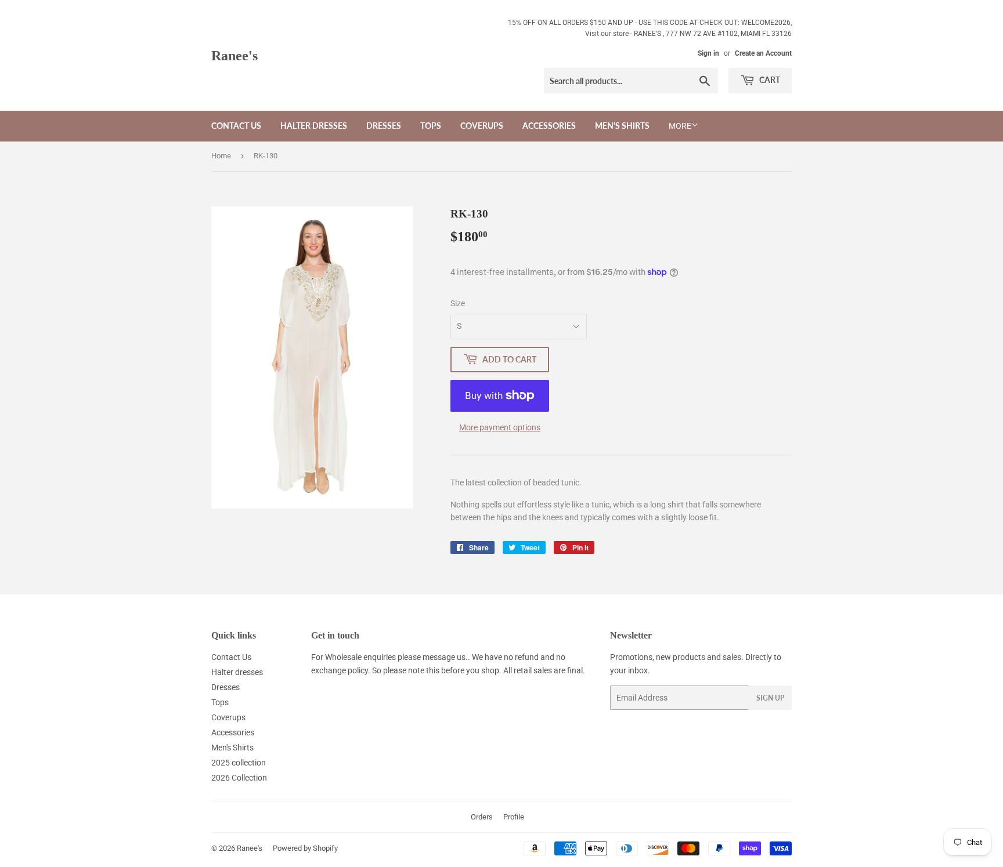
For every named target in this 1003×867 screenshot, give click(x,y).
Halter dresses (313, 125)
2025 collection (238, 762)
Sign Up (770, 698)
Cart (768, 80)
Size (457, 303)
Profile (513, 816)
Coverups (481, 125)
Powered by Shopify (305, 848)
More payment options (499, 427)
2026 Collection (239, 777)
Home (221, 155)
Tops (430, 125)
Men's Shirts (622, 125)
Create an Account (763, 53)
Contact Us (236, 125)
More (680, 125)
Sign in (708, 53)
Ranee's (234, 55)
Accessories (549, 125)
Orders (482, 816)
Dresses (383, 125)
